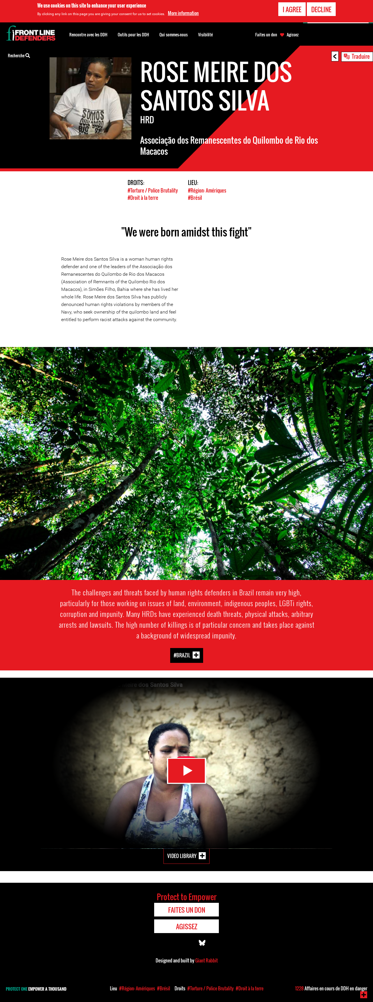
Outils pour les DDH (133, 34)
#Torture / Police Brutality (153, 190)
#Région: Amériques (207, 190)
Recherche (16, 55)
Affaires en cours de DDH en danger (331, 988)
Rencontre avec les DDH (88, 34)
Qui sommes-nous (173, 34)
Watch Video (186, 771)
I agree (292, 9)
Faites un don (266, 35)
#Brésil (195, 197)
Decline (321, 9)
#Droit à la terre (143, 197)
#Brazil (182, 654)
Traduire (361, 56)
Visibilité (205, 34)
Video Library (181, 855)
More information (183, 13)
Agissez (293, 35)
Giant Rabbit (206, 960)
